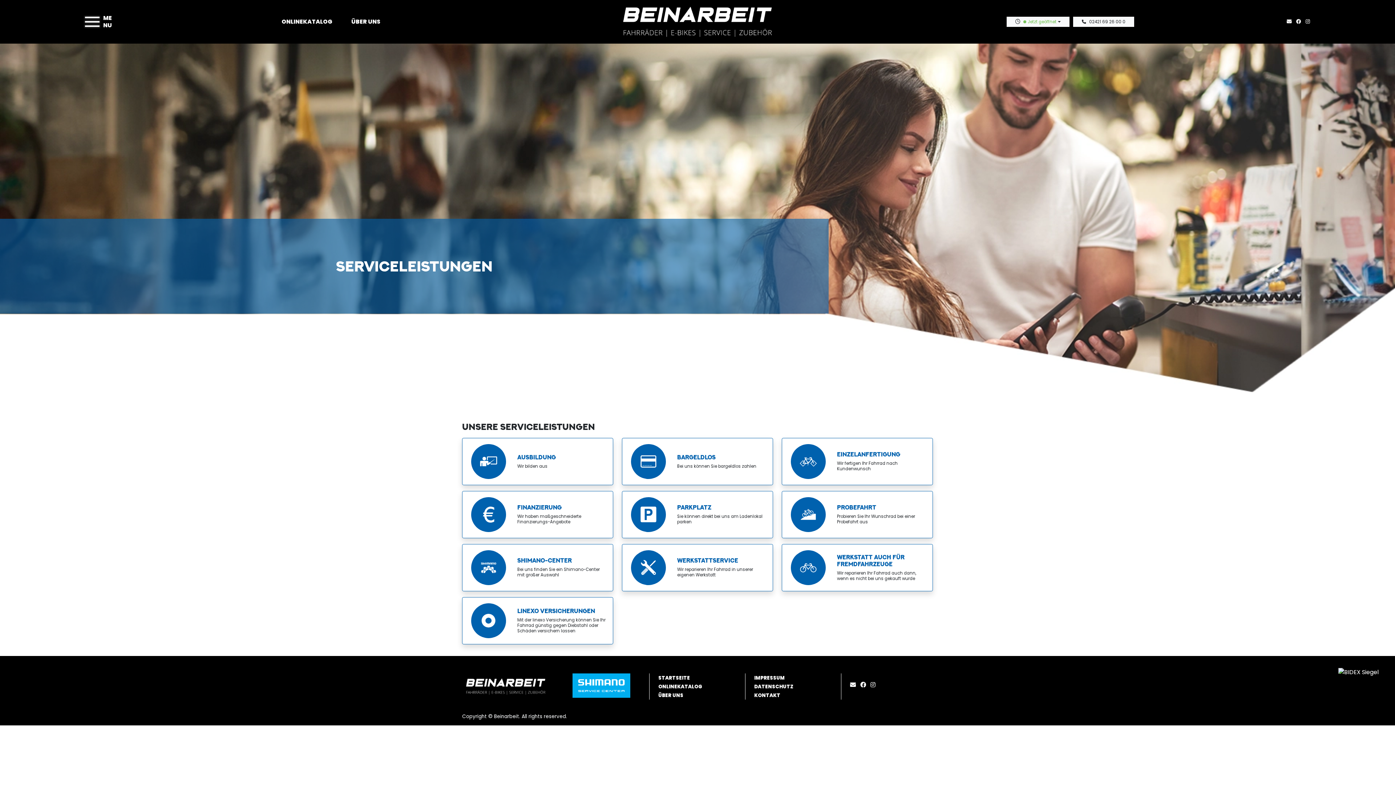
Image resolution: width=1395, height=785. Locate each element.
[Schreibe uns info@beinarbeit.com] (1291, 21)
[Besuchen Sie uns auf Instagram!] (1309, 21)
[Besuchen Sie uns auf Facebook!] (1301, 21)
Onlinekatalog (307, 21)
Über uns (365, 21)
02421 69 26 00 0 (1107, 22)
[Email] (854, 685)
